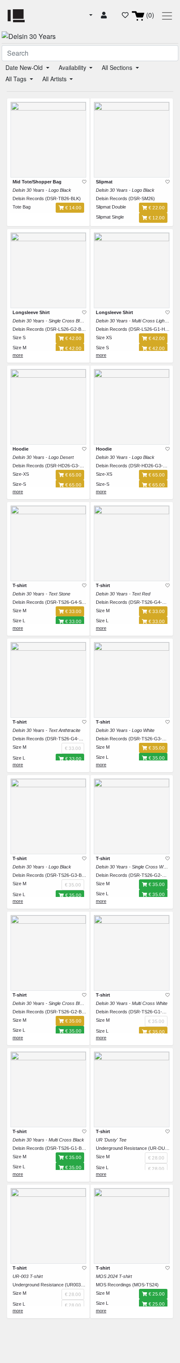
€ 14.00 (72, 207)
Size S (19, 337)
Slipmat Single (110, 216)
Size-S (19, 484)
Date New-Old (24, 67)
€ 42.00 (72, 338)
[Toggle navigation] (167, 16)
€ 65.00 (72, 474)
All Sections (118, 67)
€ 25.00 (156, 1293)
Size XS (104, 337)
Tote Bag (22, 206)
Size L (19, 620)
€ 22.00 (156, 207)
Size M (19, 347)
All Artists (55, 79)
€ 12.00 (156, 217)
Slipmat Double (111, 206)
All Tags (16, 79)
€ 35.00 (156, 747)
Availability (73, 67)
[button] (90, 15)
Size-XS (21, 474)
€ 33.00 (72, 611)
